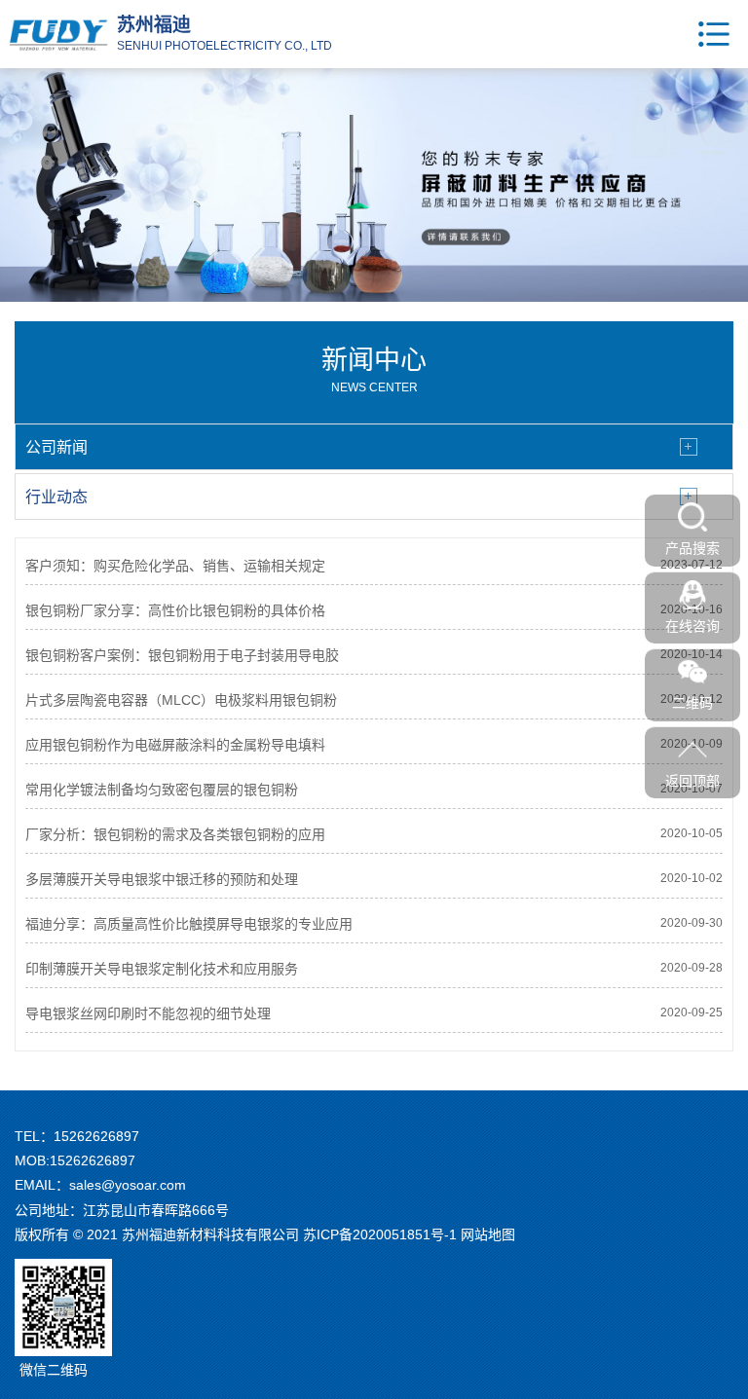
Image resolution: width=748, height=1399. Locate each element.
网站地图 (488, 1234)
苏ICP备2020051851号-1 (380, 1234)
